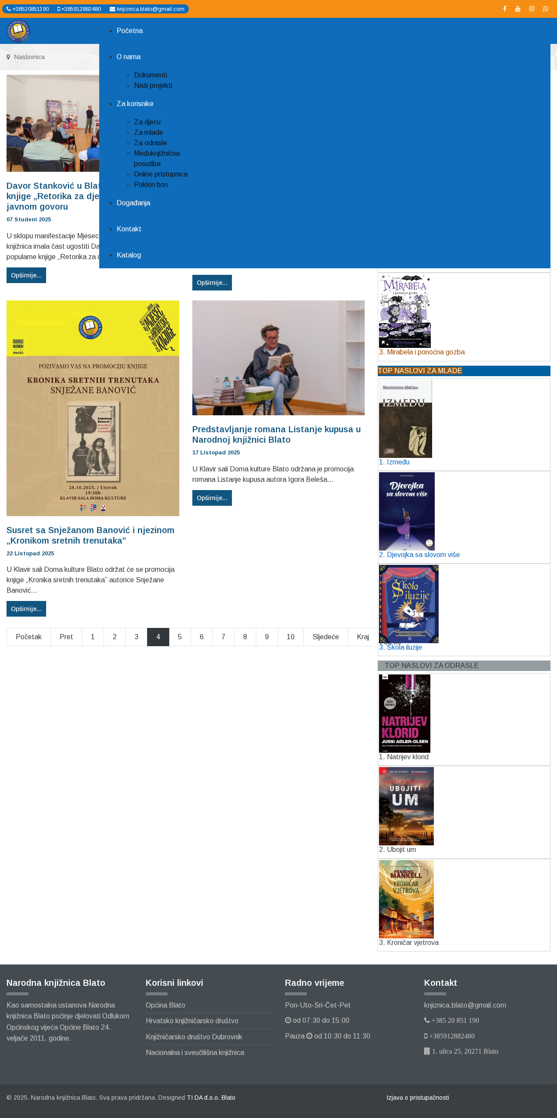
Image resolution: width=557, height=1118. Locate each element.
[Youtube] (517, 8)
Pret (66, 637)
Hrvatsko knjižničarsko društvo (192, 1021)
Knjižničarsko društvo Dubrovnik (194, 1037)
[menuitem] (130, 30)
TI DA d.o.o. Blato (211, 1097)
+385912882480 (81, 9)
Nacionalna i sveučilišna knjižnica (195, 1052)
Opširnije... (212, 282)
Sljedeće (325, 637)
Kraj (363, 637)
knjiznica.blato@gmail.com (151, 9)
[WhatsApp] (545, 8)
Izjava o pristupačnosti (417, 1097)
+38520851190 (31, 9)
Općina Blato (165, 1005)
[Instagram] (531, 8)
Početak (29, 637)
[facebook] (505, 8)
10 (291, 637)
